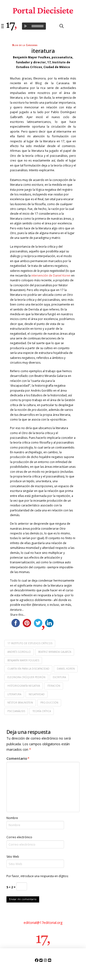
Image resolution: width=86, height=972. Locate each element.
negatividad (37, 694)
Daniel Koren (66, 668)
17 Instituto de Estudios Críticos (29, 643)
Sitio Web (12, 857)
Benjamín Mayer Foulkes (23, 660)
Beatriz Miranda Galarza (54, 651)
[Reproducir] (25, 26)
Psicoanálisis (16, 711)
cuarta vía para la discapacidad (28, 668)
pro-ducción (49, 702)
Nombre (12, 818)
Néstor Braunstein (20, 702)
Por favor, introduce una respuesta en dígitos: (37, 876)
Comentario (17, 758)
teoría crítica (41, 711)
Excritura (59, 677)
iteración (53, 685)
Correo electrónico (19, 837)
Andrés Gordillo (19, 651)
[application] (34, 26)
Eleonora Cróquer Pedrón (26, 677)
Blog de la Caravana (25, 45)
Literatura (14, 694)
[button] (2, 26)
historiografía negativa (23, 685)
